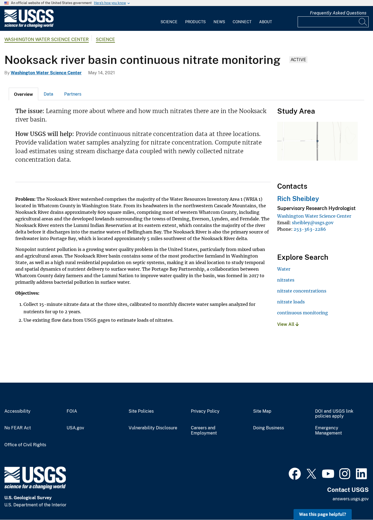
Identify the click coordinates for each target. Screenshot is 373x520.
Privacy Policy (205, 411)
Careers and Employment (204, 431)
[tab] (23, 94)
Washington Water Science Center (46, 39)
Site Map (262, 411)
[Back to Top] (353, 500)
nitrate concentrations (301, 291)
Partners (72, 94)
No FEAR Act (17, 428)
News (219, 22)
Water (283, 269)
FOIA (72, 411)
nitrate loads (291, 302)
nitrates (285, 280)
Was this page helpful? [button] (322, 514)
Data (48, 94)
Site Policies (141, 411)
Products (195, 22)
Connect (242, 22)
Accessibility (17, 411)
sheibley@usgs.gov (312, 222)
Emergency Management (328, 431)
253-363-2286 (310, 229)
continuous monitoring (302, 312)
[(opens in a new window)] (295, 473)
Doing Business (268, 428)
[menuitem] (169, 18)
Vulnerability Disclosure (153, 428)
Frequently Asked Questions (338, 13)
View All (286, 324)
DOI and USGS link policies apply (334, 414)
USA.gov (75, 428)
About (265, 22)
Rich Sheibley (298, 198)
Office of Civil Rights (25, 444)
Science (169, 22)
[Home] (29, 26)
